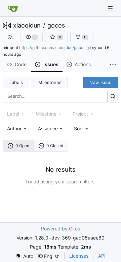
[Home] (12, 8)
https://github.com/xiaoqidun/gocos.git (55, 47)
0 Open (22, 145)
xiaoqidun (27, 25)
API (102, 256)
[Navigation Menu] (111, 8)
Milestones (50, 82)
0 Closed (54, 145)
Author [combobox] (14, 128)
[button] (32, 37)
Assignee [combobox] (48, 128)
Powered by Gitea (60, 228)
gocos (56, 25)
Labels (16, 82)
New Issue (100, 82)
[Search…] (112, 96)
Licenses (78, 256)
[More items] (113, 65)
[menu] (81, 128)
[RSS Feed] (10, 37)
